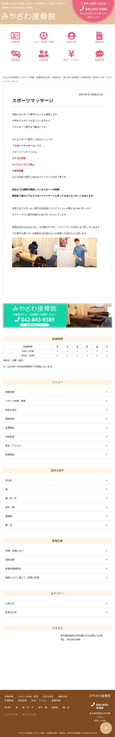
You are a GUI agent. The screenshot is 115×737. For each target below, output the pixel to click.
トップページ (11, 714)
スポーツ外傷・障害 (43, 42)
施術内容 (99, 42)
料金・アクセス (71, 60)
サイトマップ (29, 714)
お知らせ (9, 603)
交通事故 (15, 60)
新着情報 (99, 60)
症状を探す (71, 42)
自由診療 (43, 60)
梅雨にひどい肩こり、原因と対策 (22, 577)
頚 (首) (8, 480)
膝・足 (8, 525)
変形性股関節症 (13, 568)
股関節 (8, 516)
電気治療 (9, 559)
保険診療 (15, 42)
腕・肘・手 (11, 498)
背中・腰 (9, 507)
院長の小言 (11, 612)
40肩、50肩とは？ (14, 550)
